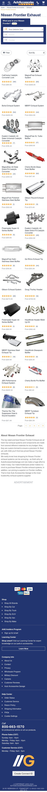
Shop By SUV (10, 614)
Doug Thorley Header (33, 289)
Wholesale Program (12, 671)
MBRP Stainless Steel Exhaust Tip (11, 351)
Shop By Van (9, 617)
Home (3, 7)
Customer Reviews (12, 682)
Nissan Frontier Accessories (15, 7)
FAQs (6, 712)
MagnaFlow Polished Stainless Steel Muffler (11, 198)
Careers (7, 679)
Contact (7, 664)
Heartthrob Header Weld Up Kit (35, 320)
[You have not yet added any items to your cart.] (43, 2)
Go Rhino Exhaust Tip (34, 259)
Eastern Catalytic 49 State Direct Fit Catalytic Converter (34, 230)
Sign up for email (11, 633)
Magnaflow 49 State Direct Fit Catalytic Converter (10, 169)
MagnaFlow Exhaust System (33, 76)
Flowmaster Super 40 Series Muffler (10, 320)
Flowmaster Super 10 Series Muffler (10, 229)
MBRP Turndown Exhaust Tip (32, 412)
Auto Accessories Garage (14, 686)
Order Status (9, 697)
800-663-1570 (13, 726)
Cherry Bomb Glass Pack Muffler (33, 168)
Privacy (7, 668)
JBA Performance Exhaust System (9, 381)
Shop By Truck (10, 610)
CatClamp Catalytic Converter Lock (10, 76)
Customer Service (11, 701)
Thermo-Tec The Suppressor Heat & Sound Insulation (9, 413)
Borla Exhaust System (11, 105)
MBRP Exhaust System (34, 105)
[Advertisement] (23, 509)
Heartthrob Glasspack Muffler (33, 351)
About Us (8, 660)
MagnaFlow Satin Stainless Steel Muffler (11, 260)
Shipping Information (12, 708)
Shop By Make (10, 621)
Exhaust (29, 7)
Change (14, 23)
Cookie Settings (10, 716)
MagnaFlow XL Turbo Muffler (33, 137)
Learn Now (23, 648)
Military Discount (11, 675)
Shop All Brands (11, 603)
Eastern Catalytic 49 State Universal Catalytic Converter (12, 138)
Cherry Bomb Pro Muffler (35, 380)
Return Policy (9, 705)
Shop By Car (9, 606)
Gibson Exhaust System (11, 289)
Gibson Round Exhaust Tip (34, 198)
